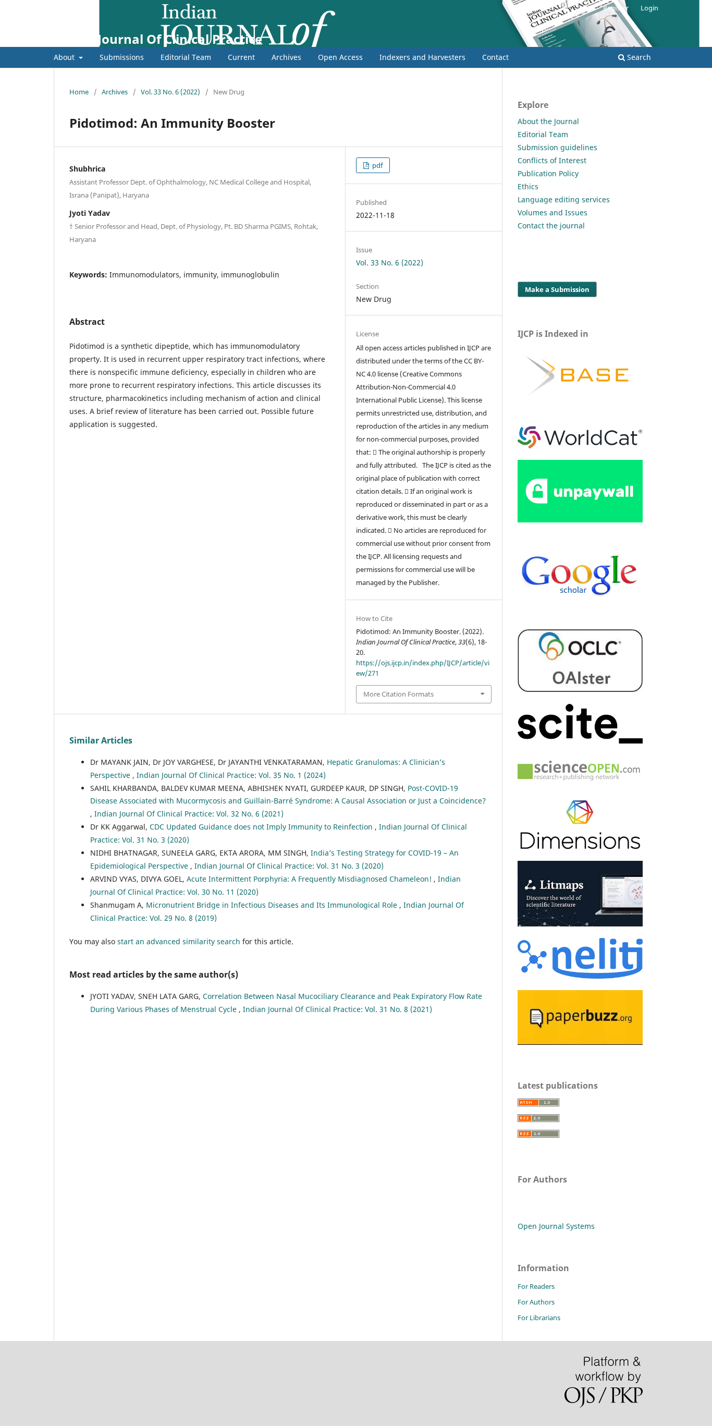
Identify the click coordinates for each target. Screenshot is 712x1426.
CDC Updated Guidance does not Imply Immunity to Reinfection (262, 827)
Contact (495, 57)
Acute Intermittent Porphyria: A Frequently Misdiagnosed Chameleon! (310, 879)
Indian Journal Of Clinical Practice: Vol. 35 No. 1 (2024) (231, 775)
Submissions (122, 57)
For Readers (536, 1286)
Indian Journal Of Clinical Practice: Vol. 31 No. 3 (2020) (289, 866)
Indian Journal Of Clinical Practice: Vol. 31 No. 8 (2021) (337, 1009)
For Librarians (539, 1317)
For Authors (536, 1302)
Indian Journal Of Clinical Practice (158, 38)
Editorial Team (186, 57)
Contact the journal (551, 225)
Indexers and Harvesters (422, 57)
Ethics (528, 186)
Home (79, 91)
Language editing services (564, 199)
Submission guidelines (557, 147)
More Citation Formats (398, 694)
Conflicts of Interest (552, 160)
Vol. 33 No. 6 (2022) (170, 91)
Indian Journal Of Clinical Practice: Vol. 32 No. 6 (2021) (189, 814)
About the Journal (548, 121)
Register (616, 8)
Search (638, 57)
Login (649, 8)
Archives (286, 57)
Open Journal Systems (556, 1226)
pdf (377, 165)
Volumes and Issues (552, 212)
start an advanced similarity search (178, 941)
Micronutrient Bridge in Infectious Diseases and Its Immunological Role (272, 905)
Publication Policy (548, 173)
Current (241, 57)
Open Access (340, 57)
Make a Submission (557, 289)
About (65, 57)
